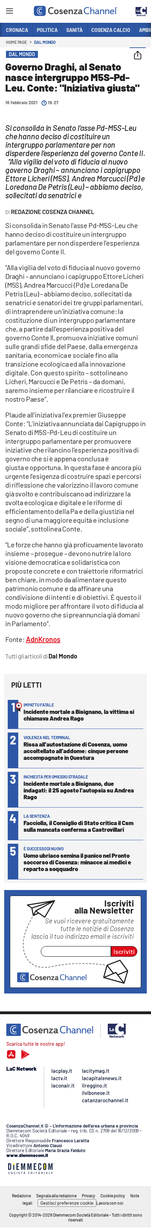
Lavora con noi (109, 1202)
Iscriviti (124, 951)
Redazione (21, 1195)
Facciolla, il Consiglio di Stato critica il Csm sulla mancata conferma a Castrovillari (78, 826)
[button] (138, 55)
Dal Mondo (44, 42)
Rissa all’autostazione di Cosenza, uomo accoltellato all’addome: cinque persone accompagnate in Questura (76, 751)
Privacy (88, 1195)
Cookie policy (112, 1195)
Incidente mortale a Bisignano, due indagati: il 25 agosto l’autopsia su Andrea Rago (79, 790)
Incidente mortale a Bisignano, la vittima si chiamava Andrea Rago (79, 715)
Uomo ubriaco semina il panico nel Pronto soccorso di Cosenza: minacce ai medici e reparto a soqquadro (77, 862)
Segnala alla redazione (56, 1195)
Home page (16, 42)
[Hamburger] (9, 12)
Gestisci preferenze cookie (66, 1203)
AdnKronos (43, 639)
